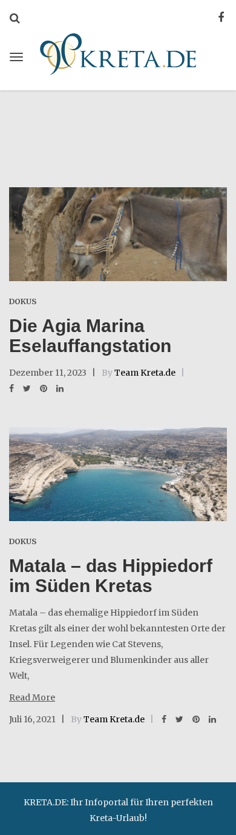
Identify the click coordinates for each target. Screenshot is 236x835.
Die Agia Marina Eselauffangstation (90, 336)
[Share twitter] (27, 388)
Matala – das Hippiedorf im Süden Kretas (110, 576)
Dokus (22, 301)
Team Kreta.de (144, 372)
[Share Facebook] (11, 388)
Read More (32, 697)
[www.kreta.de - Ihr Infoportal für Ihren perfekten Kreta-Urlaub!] (118, 52)
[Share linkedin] (60, 388)
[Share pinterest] (43, 388)
